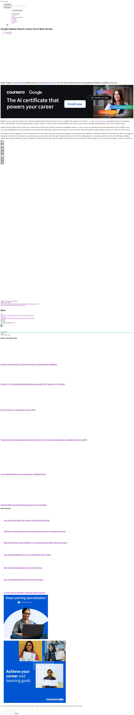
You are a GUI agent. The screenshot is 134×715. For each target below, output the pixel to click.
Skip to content (4, 1)
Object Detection (14, 301)
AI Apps (14, 18)
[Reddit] (67, 145)
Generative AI (15, 14)
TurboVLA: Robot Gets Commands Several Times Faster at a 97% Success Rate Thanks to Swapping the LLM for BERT (44, 440)
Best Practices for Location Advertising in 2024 (18, 410)
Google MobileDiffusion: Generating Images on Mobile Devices (23, 474)
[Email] (67, 155)
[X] (67, 152)
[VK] (67, 149)
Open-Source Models (17, 17)
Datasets (14, 20)
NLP (13, 16)
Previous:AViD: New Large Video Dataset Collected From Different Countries (18, 317)
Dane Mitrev (8, 302)
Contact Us (15, 21)
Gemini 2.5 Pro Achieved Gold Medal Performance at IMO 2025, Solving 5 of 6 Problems (33, 384)
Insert (16, 713)
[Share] (67, 162)
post (97, 138)
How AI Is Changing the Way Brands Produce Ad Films (23, 580)
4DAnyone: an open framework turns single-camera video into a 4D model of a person (35, 531)
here (130, 138)
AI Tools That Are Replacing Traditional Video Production (24, 593)
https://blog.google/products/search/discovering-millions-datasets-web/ (22, 304)
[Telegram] (67, 142)
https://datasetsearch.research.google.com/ (15, 305)
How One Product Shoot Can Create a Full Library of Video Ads (27, 520)
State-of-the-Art (16, 13)
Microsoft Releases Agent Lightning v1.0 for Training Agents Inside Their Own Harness (35, 543)
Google (8, 301)
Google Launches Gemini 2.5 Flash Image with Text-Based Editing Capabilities (29, 364)
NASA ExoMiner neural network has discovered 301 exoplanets (24, 505)
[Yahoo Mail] (67, 159)
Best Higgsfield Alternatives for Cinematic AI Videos (23, 568)
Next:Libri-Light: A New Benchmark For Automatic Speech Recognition (17, 314)
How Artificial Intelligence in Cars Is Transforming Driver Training (27, 555)
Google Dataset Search (47, 83)
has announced (17, 83)
